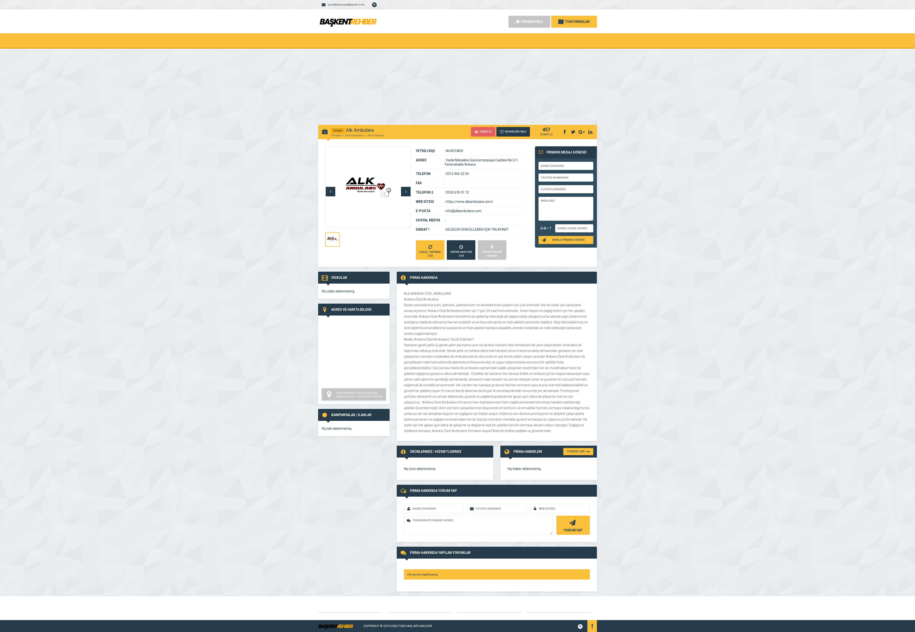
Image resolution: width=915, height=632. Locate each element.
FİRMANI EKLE (532, 22)
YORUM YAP (573, 530)
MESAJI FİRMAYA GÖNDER (568, 239)
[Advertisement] (457, 84)
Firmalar (336, 135)
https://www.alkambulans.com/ (469, 202)
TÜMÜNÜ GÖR (576, 451)
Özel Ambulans (354, 135)
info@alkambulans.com (464, 211)
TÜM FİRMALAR (577, 22)
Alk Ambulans (376, 135)
